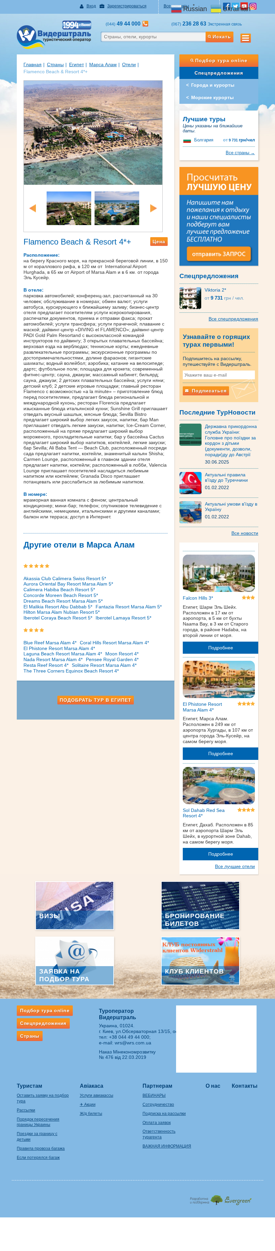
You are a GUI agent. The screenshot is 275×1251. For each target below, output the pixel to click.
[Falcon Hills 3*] (219, 574)
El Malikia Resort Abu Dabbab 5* (57, 606)
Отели (129, 64)
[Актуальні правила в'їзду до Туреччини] (192, 482)
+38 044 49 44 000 (129, 1037)
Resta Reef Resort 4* (45, 665)
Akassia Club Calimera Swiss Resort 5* (64, 578)
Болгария (203, 139)
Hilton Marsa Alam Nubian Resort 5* (61, 612)
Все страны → (240, 152)
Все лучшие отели (235, 866)
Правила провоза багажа (41, 1148)
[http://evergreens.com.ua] (220, 1198)
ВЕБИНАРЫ (154, 1095)
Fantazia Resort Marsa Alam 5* (129, 606)
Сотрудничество (158, 1104)
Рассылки (26, 1110)
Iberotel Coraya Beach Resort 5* (57, 617)
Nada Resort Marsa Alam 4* (52, 659)
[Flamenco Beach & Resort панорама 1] (93, 132)
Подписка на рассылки (164, 1113)
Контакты (245, 1086)
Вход (91, 6)
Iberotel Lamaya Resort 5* (123, 617)
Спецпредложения (219, 73)
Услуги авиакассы (96, 1095)
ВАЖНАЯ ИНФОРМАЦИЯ (167, 1146)
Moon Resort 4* (122, 653)
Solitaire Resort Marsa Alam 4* (104, 665)
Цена (159, 241)
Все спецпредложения (233, 318)
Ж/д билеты (91, 1113)
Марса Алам (103, 64)
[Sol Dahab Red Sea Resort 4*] (219, 786)
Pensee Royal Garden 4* (112, 659)
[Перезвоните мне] (145, 24)
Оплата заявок (157, 1122)
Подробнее (220, 647)
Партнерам (157, 1086)
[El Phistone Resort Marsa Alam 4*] (219, 680)
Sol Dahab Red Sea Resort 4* (204, 813)
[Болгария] (188, 139)
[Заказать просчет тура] (218, 219)
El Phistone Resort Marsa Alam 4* (59, 648)
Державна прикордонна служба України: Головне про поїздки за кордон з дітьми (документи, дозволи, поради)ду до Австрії (231, 440)
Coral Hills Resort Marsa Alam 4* (114, 642)
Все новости (244, 533)
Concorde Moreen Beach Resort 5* (60, 595)
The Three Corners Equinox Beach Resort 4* (71, 671)
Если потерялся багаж (38, 1157)
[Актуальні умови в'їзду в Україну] (192, 511)
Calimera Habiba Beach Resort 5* (59, 589)
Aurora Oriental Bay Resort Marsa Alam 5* (68, 584)
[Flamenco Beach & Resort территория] (69, 207)
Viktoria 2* (215, 290)
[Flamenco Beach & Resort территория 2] (117, 207)
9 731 (239, 140)
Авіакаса (91, 1086)
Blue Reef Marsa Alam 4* (49, 642)
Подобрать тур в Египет (95, 700)
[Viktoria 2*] (192, 297)
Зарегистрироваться (127, 6)
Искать (222, 36)
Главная (32, 64)
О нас (213, 1086)
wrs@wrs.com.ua (133, 1042)
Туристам (29, 1086)
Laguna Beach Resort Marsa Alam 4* (62, 653)
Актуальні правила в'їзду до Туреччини (226, 477)
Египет (76, 64)
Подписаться (208, 390)
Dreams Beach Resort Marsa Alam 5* (63, 601)
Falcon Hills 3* (198, 598)
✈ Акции (88, 1104)
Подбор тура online (221, 60)
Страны (55, 64)
